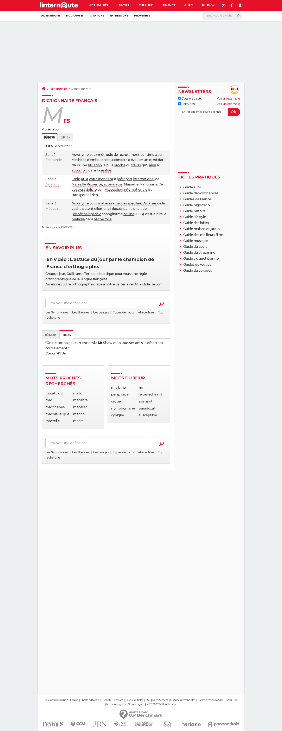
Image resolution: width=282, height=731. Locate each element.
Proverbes (142, 15)
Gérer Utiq (231, 700)
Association (114, 189)
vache (77, 209)
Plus (206, 5)
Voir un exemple (228, 98)
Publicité (106, 700)
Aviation (52, 184)
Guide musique (195, 241)
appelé (109, 184)
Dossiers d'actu (191, 98)
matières (105, 203)
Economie (53, 160)
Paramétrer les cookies (210, 700)
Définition (50, 335)
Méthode (79, 160)
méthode (105, 155)
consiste (120, 160)
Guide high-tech (196, 205)
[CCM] (78, 724)
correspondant (101, 179)
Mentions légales (115, 704)
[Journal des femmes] (53, 724)
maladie (78, 219)
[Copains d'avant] (144, 724)
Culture (146, 5)
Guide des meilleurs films (203, 235)
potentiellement (95, 209)
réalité (106, 170)
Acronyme (80, 155)
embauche (99, 160)
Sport (124, 5)
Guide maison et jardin (201, 229)
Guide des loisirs (196, 223)
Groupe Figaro (136, 704)
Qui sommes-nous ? (56, 700)
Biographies (75, 15)
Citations (97, 15)
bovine (128, 214)
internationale (135, 189)
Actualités (98, 5)
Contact (118, 700)
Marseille (79, 184)
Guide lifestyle (194, 217)
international (144, 179)
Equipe (74, 700)
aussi (119, 184)
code (75, 189)
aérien (93, 195)
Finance (168, 5)
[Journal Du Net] (100, 724)
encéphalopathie (87, 214)
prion (137, 209)
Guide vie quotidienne (201, 258)
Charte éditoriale (90, 700)
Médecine (53, 209)
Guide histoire (194, 211)
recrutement (129, 155)
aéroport (125, 179)
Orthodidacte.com (148, 284)
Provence (94, 184)
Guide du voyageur (198, 270)
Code (76, 179)
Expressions (119, 15)
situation (95, 165)
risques (121, 203)
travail (136, 165)
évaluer (137, 160)
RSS (148, 700)
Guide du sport (195, 247)
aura (152, 165)
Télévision (188, 104)
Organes (149, 203)
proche (119, 165)
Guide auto (192, 187)
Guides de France (197, 199)
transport (79, 195)
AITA (84, 179)
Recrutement (160, 700)
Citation (65, 137)
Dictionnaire (50, 15)
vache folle (103, 219)
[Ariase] (191, 724)
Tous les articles (134, 700)
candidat (156, 160)
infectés (116, 209)
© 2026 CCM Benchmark (161, 704)
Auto (188, 5)
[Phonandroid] (224, 724)
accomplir (80, 170)
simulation (155, 155)
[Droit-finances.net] (121, 724)
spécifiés (134, 203)
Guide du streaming (199, 253)
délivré (91, 189)
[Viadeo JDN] (167, 724)
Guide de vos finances (200, 193)
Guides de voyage (197, 264)
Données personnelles (182, 700)
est (82, 189)
